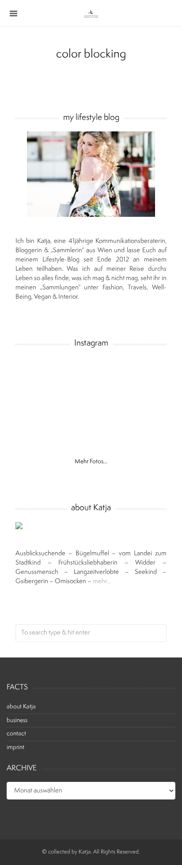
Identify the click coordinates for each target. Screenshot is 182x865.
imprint (15, 747)
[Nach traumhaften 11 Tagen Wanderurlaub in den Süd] (109, 393)
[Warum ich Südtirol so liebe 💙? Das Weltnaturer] (36, 439)
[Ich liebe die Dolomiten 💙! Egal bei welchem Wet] (109, 439)
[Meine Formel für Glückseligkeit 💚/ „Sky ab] (146, 416)
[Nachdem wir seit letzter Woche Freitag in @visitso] (73, 439)
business (17, 720)
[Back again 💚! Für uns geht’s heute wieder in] (146, 393)
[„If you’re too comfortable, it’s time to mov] (73, 371)
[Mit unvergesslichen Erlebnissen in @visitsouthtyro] (109, 416)
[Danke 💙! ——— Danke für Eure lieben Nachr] (109, 371)
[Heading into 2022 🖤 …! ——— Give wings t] (36, 371)
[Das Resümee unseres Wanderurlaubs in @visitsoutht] (73, 393)
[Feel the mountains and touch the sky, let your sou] (146, 371)
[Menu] (13, 13)
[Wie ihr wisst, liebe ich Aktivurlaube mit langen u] (36, 416)
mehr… (102, 581)
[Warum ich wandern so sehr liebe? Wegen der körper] (36, 393)
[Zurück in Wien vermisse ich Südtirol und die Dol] (73, 416)
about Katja (21, 707)
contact (16, 734)
